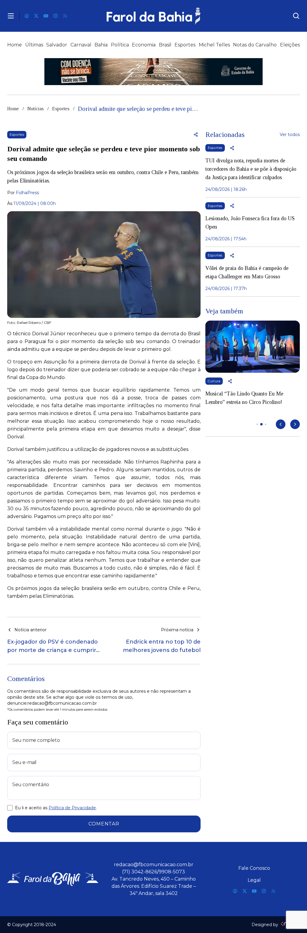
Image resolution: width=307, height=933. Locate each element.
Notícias (35, 108)
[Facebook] (26, 15)
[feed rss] (65, 15)
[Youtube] (45, 15)
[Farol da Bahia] (153, 16)
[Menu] (10, 15)
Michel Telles (214, 45)
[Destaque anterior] (280, 424)
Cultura (214, 381)
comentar (103, 824)
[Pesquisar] (296, 15)
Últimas (34, 45)
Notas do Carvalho (255, 45)
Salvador (56, 45)
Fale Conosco (254, 868)
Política (120, 45)
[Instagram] (55, 15)
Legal (254, 880)
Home (14, 45)
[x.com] (36, 15)
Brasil (165, 45)
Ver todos (290, 134)
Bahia (101, 45)
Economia (144, 45)
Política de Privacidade (72, 807)
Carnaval (80, 45)
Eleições (290, 45)
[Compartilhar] (196, 134)
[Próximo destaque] (295, 424)
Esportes (184, 45)
